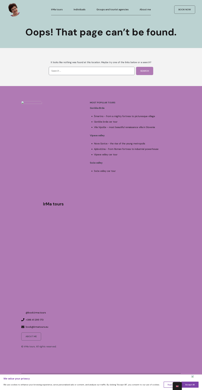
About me (145, 9)
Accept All (190, 384)
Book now (185, 9)
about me (31, 336)
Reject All (172, 384)
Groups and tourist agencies (112, 9)
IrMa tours (57, 9)
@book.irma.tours (36, 312)
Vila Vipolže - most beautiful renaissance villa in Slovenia (124, 127)
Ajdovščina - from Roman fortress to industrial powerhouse (126, 149)
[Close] (196, 376)
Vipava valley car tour (105, 154)
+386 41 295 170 (35, 319)
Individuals (79, 9)
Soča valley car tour (105, 170)
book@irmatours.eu (37, 326)
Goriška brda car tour (105, 121)
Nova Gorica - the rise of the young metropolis (119, 143)
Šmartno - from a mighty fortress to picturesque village (124, 116)
